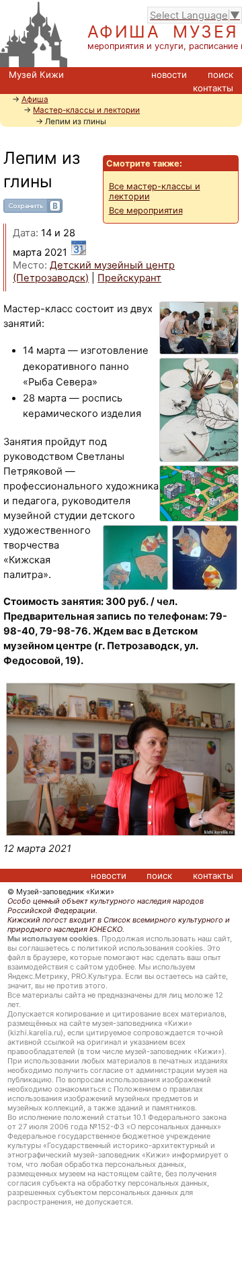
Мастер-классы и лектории (86, 110)
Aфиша (35, 99)
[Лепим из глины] (121, 759)
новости (169, 74)
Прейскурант (129, 278)
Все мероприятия (146, 210)
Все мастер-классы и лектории (154, 191)
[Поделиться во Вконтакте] (33, 209)
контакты (213, 88)
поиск (220, 74)
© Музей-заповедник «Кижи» (60, 891)
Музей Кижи (36, 74)
